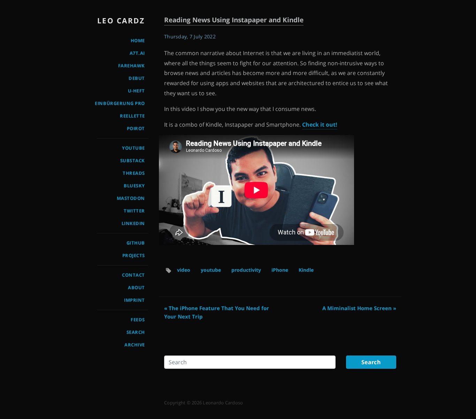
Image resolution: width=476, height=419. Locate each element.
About (136, 287)
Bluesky (134, 185)
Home (138, 40)
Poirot (136, 128)
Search (135, 332)
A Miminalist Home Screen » (359, 308)
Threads (134, 173)
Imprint (134, 300)
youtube (211, 270)
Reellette (132, 116)
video (183, 270)
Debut (137, 78)
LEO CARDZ (121, 20)
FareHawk (131, 65)
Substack (132, 160)
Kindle (306, 270)
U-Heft (136, 91)
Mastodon (131, 198)
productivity (246, 270)
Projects (133, 255)
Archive (134, 345)
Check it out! (319, 124)
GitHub (135, 243)
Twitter (134, 211)
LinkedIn (133, 223)
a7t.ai (137, 53)
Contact (133, 275)
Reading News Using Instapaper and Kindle (234, 19)
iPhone (279, 270)
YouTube (133, 148)
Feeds (138, 319)
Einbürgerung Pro (120, 103)
